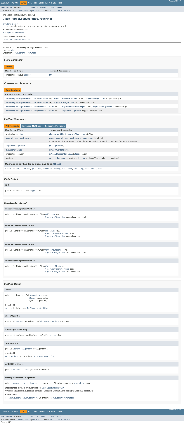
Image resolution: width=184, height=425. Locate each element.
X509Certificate (46, 107)
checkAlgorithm (56, 134)
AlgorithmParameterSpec (66, 98)
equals (16, 169)
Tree (35, 3)
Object (14, 50)
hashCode (47, 169)
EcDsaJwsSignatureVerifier (16, 40)
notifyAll (67, 169)
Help (60, 3)
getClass (36, 169)
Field (20, 11)
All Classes (56, 8)
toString (78, 169)
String (19, 134)
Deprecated (44, 3)
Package (14, 3)
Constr (27, 11)
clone (8, 169)
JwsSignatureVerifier (13, 33)
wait (87, 169)
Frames (32, 8)
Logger (27, 75)
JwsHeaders (88, 138)
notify (57, 169)
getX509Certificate (59, 150)
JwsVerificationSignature (19, 138)
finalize (25, 169)
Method (35, 11)
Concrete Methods (55, 126)
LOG (50, 75)
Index (53, 3)
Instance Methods (31, 126)
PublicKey (43, 98)
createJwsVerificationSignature (65, 138)
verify (52, 158)
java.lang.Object (10, 24)
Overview (5, 3)
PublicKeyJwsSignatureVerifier (21, 98)
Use (30, 3)
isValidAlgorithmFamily (61, 154)
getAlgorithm (55, 146)
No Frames (41, 8)
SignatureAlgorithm (95, 98)
